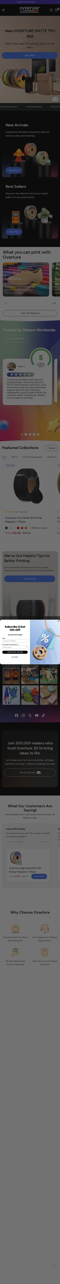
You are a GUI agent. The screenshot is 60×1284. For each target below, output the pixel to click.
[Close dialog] (58, 621)
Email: (3, 638)
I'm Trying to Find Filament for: (10, 644)
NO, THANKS (15, 657)
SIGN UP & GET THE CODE (15, 652)
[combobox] (14, 647)
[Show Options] (26, 647)
